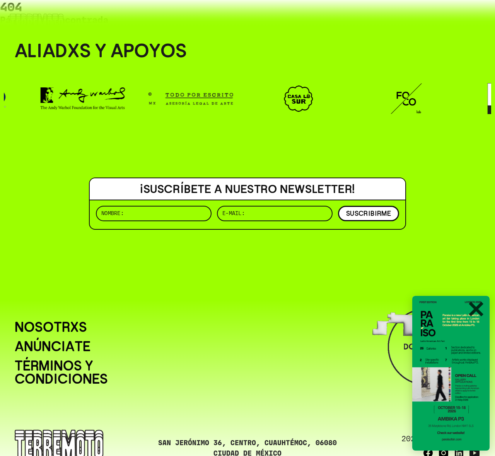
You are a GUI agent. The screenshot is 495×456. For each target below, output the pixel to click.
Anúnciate (52, 346)
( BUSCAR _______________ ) (352, 17)
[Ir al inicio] (37, 22)
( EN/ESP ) (452, 17)
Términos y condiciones (61, 372)
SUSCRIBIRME (368, 213)
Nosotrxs (51, 327)
